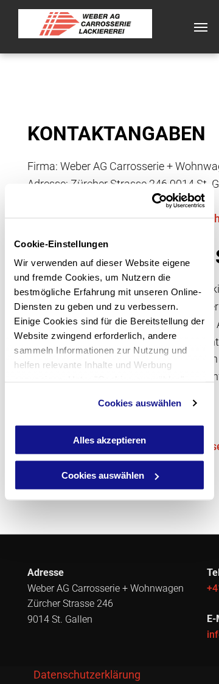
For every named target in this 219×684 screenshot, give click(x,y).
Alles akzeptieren (109, 439)
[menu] (201, 27)
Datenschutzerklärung (87, 674)
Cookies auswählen (140, 403)
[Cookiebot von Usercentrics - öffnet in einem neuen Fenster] (154, 201)
